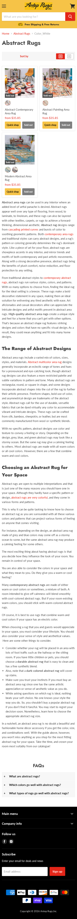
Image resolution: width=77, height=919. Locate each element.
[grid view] (60, 56)
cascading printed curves (23, 229)
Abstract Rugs (21, 33)
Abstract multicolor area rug (45, 362)
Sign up (57, 871)
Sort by (24, 56)
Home (5, 33)
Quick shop (13, 124)
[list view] (69, 56)
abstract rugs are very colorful (29, 497)
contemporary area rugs (59, 234)
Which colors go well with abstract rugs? (32, 784)
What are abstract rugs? (22, 776)
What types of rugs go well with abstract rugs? (36, 793)
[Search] (70, 16)
